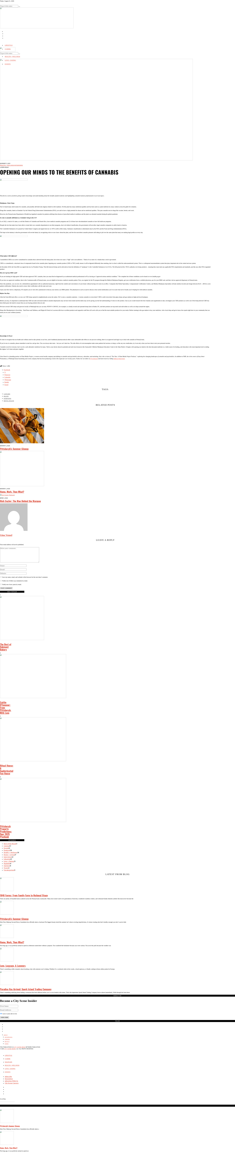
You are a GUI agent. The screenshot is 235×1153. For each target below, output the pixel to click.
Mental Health (9, 401)
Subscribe (8, 1077)
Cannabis (7, 394)
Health (6, 396)
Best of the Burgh (10, 844)
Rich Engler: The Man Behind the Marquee (20, 501)
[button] (19, 6)
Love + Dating (9, 861)
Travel (6, 868)
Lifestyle (7, 859)
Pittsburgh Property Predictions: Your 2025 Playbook (6, 831)
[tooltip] (7, 370)
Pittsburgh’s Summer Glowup (14, 449)
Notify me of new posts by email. (11, 584)
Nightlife (7, 863)
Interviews (19, 165)
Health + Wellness (7, 165)
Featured (7, 850)
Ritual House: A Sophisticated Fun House (6, 769)
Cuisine (6, 846)
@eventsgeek (94, 358)
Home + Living (9, 855)
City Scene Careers (12, 1083)
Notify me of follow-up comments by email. (15, 581)
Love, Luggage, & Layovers (13, 965)
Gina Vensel (6, 535)
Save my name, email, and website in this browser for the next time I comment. (25, 577)
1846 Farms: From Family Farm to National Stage (24, 895)
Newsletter (9, 1079)
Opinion (7, 866)
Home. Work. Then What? (12, 491)
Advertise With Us (11, 1081)
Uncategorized (9, 870)
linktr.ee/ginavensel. (119, 358)
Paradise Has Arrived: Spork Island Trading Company (25, 989)
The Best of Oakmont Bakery (5, 646)
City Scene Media (19, 1047)
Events (6, 848)
